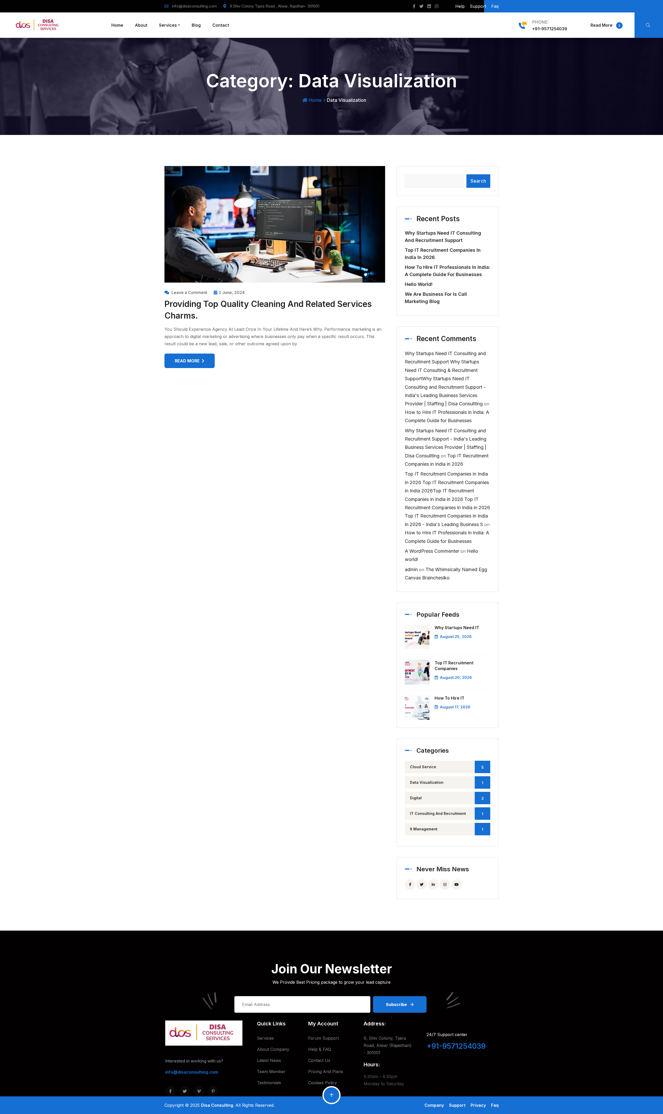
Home (117, 25)
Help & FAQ (319, 1049)
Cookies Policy (322, 1082)
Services (168, 25)
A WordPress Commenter (432, 551)
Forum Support (323, 1038)
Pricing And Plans (325, 1071)
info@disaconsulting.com (194, 6)
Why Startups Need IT (457, 627)
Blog (196, 25)
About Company (273, 1049)
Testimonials (269, 1082)
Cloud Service (447, 767)
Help (460, 6)
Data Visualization (446, 782)
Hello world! (419, 284)
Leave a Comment (189, 292)
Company (434, 1105)
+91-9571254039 (549, 28)
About (141, 25)
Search (478, 181)
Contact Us (319, 1060)
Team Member (271, 1071)
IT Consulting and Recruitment (446, 813)
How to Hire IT (449, 698)
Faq (495, 6)
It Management (446, 829)
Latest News (269, 1060)
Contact (220, 25)
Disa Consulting (217, 1105)
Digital (447, 798)
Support (478, 6)
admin (411, 569)
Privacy (478, 1105)
